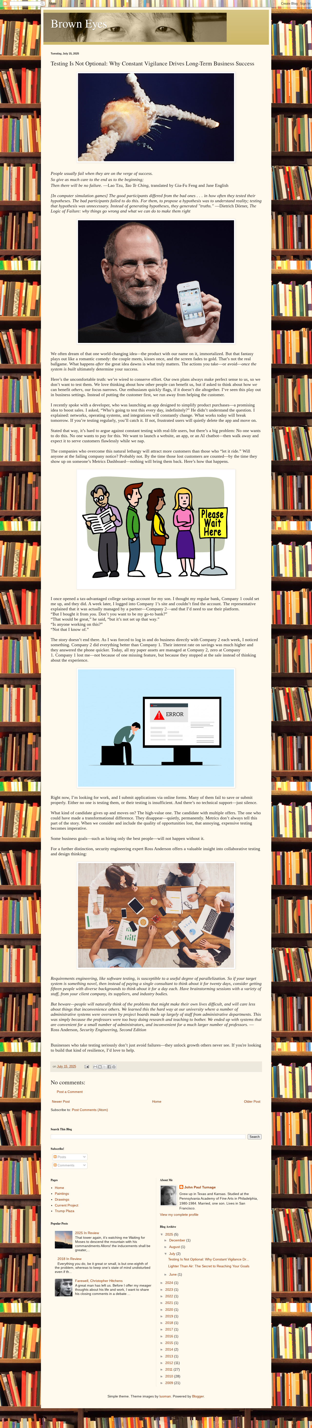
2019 (169, 1316)
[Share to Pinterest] (113, 1066)
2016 (169, 1336)
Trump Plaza (64, 1211)
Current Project (66, 1205)
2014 (169, 1349)
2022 (169, 1296)
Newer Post (61, 1101)
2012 (169, 1363)
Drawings (62, 1199)
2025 (169, 1234)
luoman (165, 1396)
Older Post (252, 1101)
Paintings (62, 1193)
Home (156, 1101)
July (172, 1254)
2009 (169, 1383)
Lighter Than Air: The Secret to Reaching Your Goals (208, 1266)
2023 (169, 1289)
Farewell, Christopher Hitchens (99, 1281)
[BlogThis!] (100, 1066)
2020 (169, 1310)
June (173, 1274)
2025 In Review (87, 1233)
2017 (169, 1329)
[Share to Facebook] (109, 1066)
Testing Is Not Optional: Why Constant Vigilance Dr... (208, 1259)
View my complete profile (179, 1214)
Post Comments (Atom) (90, 1110)
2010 (169, 1376)
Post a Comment (70, 1092)
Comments (65, 1165)
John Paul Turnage (200, 1187)
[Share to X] (104, 1066)
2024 (169, 1283)
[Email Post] (86, 1066)
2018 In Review (69, 1259)
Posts (61, 1157)
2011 (169, 1369)
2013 (169, 1356)
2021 (169, 1303)
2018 (169, 1323)
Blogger (198, 1396)
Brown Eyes (79, 23)
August (175, 1247)
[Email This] (95, 1066)
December (177, 1240)
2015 (169, 1343)
